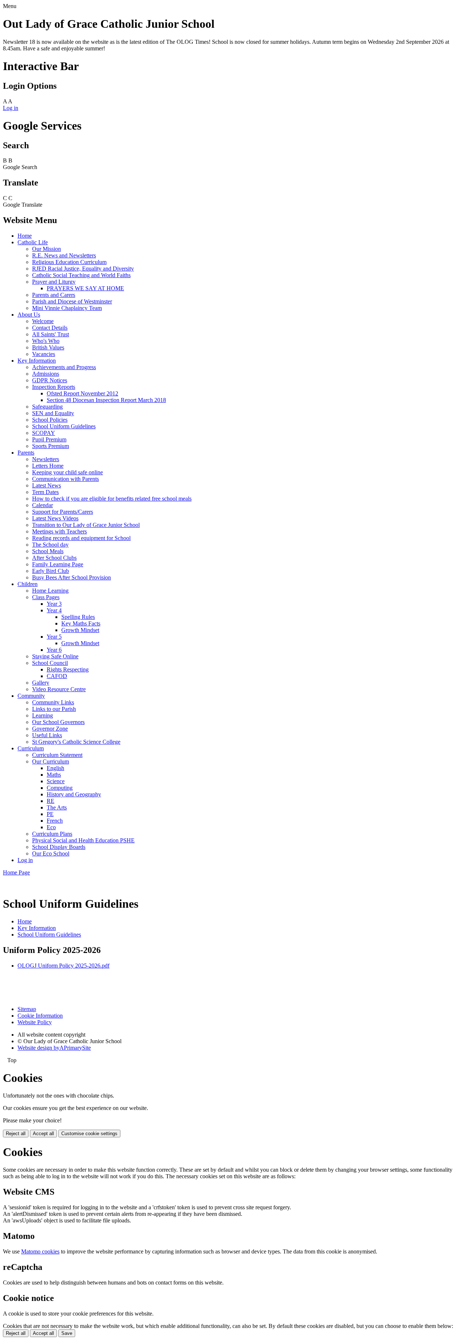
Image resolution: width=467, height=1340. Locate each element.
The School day (50, 544)
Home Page (16, 872)
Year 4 (54, 610)
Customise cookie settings (89, 1133)
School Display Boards (58, 847)
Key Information (37, 360)
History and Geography (74, 794)
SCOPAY (43, 433)
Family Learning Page (57, 564)
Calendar (42, 505)
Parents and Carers (53, 295)
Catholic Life (33, 242)
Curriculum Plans (52, 834)
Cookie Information (40, 1015)
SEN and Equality (53, 413)
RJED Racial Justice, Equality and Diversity (83, 268)
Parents (26, 452)
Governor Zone (50, 728)
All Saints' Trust (50, 334)
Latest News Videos (55, 518)
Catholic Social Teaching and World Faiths (81, 275)
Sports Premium (50, 446)
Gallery (40, 682)
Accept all (43, 1133)
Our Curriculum (50, 761)
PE (50, 814)
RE (50, 801)
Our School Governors (58, 722)
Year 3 (54, 604)
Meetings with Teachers (59, 531)
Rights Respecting (68, 669)
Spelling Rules (78, 617)
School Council (50, 663)
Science (56, 781)
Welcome (43, 321)
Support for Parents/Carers (62, 512)
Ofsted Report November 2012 (82, 393)
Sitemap (27, 1009)
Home (25, 236)
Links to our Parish (54, 709)
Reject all (16, 1133)
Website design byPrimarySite (54, 1048)
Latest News (46, 485)
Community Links (53, 702)
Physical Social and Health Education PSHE (83, 840)
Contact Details (49, 328)
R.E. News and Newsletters (64, 255)
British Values (48, 347)
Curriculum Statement (57, 755)
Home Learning (50, 590)
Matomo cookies (40, 1251)
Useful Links (47, 735)
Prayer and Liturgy (54, 282)
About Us (29, 314)
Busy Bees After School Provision (71, 577)
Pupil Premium (49, 439)
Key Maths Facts (80, 623)
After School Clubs (54, 558)
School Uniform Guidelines (64, 426)
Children (28, 584)
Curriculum (31, 748)
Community (31, 696)
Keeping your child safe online (67, 472)
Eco (51, 827)
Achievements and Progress (64, 367)
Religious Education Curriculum (69, 262)
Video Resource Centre (59, 689)
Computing (60, 788)
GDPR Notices (49, 380)
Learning (42, 715)
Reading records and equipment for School (81, 538)
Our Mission (46, 249)
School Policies (49, 420)
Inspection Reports (53, 387)
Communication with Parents (65, 479)
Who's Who (45, 341)
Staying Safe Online (55, 656)
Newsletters (45, 459)
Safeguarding (47, 406)
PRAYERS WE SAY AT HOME (85, 288)
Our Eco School (50, 853)
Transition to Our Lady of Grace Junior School (86, 525)
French (55, 821)
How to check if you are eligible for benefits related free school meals (112, 498)
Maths (54, 775)
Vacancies (43, 354)
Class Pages (45, 597)
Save (66, 1333)
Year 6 (54, 650)
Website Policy (35, 1022)
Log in (10, 108)
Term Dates (45, 492)
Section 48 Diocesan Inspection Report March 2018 (106, 400)
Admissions (45, 374)
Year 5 (54, 636)
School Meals (47, 551)
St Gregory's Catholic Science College (76, 742)
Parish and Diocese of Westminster (72, 301)
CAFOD (57, 676)
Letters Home (47, 466)
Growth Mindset (80, 630)
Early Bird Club (50, 571)
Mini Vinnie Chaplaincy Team (67, 308)
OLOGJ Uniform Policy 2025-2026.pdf (63, 965)
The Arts (57, 807)
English (55, 768)
